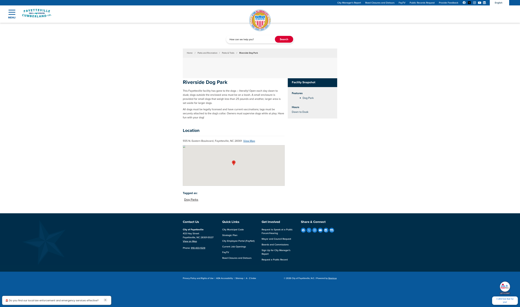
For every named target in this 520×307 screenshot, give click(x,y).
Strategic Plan (229, 235)
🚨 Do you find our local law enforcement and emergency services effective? (52, 300)
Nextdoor (331, 230)
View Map (249, 141)
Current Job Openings (234, 246)
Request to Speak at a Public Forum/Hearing (277, 231)
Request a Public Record (275, 259)
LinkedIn (326, 230)
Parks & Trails (228, 52)
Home (190, 52)
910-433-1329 (198, 248)
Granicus (332, 278)
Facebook (303, 230)
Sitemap (239, 278)
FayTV (225, 252)
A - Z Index (251, 278)
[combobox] (499, 2)
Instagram (314, 230)
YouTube (320, 230)
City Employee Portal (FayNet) (238, 241)
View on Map (190, 241)
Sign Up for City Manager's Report (276, 252)
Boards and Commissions (275, 244)
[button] (233, 162)
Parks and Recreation (207, 52)
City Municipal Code (233, 229)
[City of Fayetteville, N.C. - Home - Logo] (44, 13)
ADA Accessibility (224, 278)
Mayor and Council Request (276, 239)
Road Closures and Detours (236, 258)
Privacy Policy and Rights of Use (198, 278)
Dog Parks (191, 199)
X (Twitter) (309, 230)
